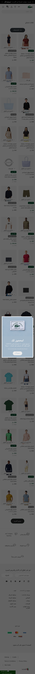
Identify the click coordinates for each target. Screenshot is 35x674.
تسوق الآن (17, 353)
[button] (33, 316)
